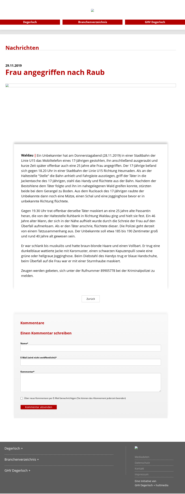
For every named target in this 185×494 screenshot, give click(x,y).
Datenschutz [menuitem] (142, 462)
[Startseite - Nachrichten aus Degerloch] (92, 15)
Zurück (91, 298)
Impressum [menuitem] (142, 474)
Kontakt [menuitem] (139, 468)
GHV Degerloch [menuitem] (155, 22)
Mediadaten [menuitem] (142, 457)
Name (26, 343)
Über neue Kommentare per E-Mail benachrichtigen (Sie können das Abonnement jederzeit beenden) (75, 398)
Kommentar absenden (38, 407)
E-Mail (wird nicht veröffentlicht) (38, 357)
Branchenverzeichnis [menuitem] (92, 22)
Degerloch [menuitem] (30, 22)
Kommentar (27, 371)
